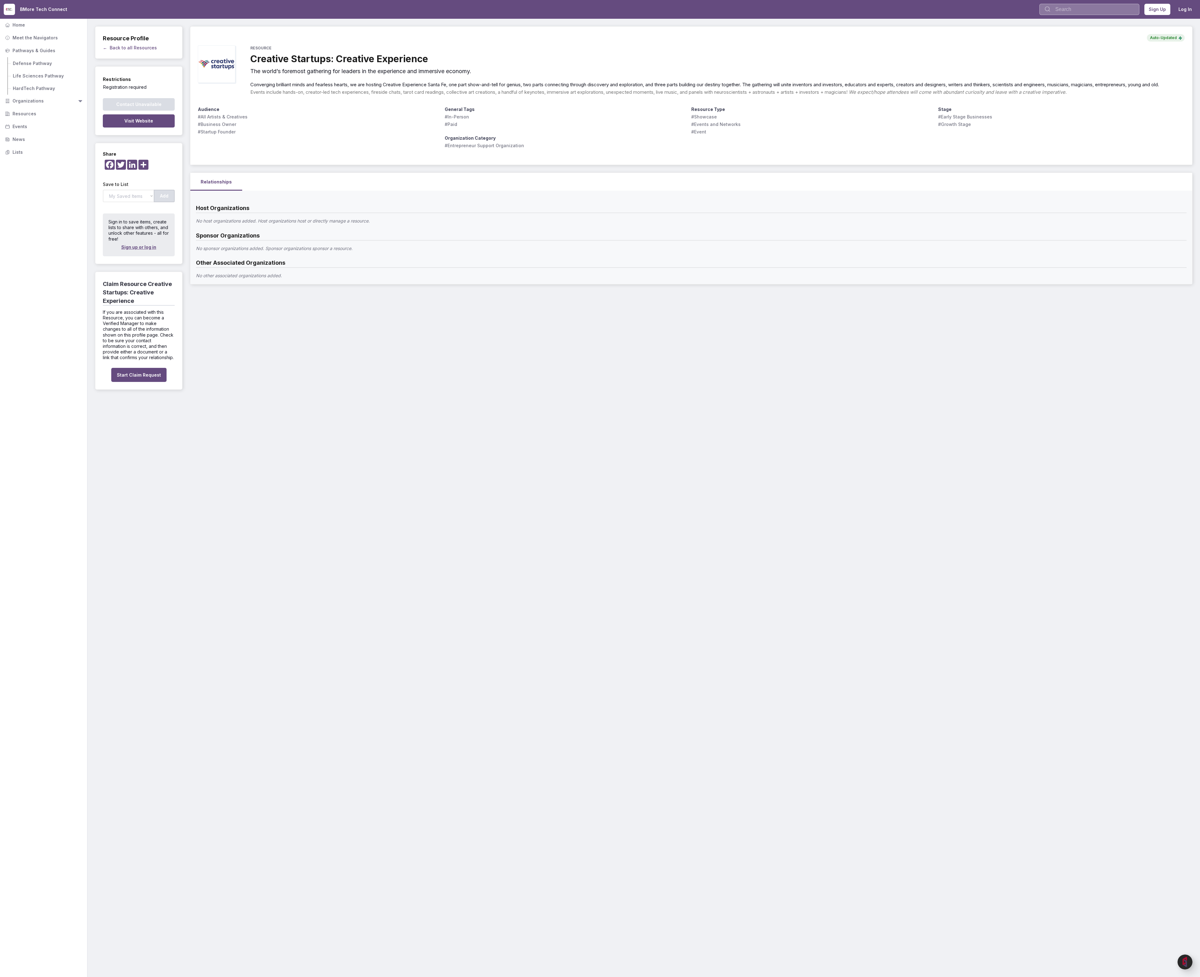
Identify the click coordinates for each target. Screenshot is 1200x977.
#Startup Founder (217, 131)
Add (164, 195)
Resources (20, 113)
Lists (13, 152)
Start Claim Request (139, 375)
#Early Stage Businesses (965, 116)
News (14, 139)
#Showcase (704, 116)
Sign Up (1157, 9)
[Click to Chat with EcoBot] (1185, 961)
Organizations (24, 100)
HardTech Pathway (34, 88)
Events (15, 126)
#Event (698, 131)
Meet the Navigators (31, 37)
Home (14, 25)
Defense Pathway (32, 63)
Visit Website (138, 120)
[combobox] (1089, 9)
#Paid (451, 124)
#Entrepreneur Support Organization (484, 145)
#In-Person (457, 116)
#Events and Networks (716, 124)
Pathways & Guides (29, 50)
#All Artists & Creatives (223, 116)
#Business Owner (217, 124)
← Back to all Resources (130, 47)
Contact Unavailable (139, 104)
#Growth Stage (954, 124)
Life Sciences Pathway (38, 75)
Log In (1185, 9)
